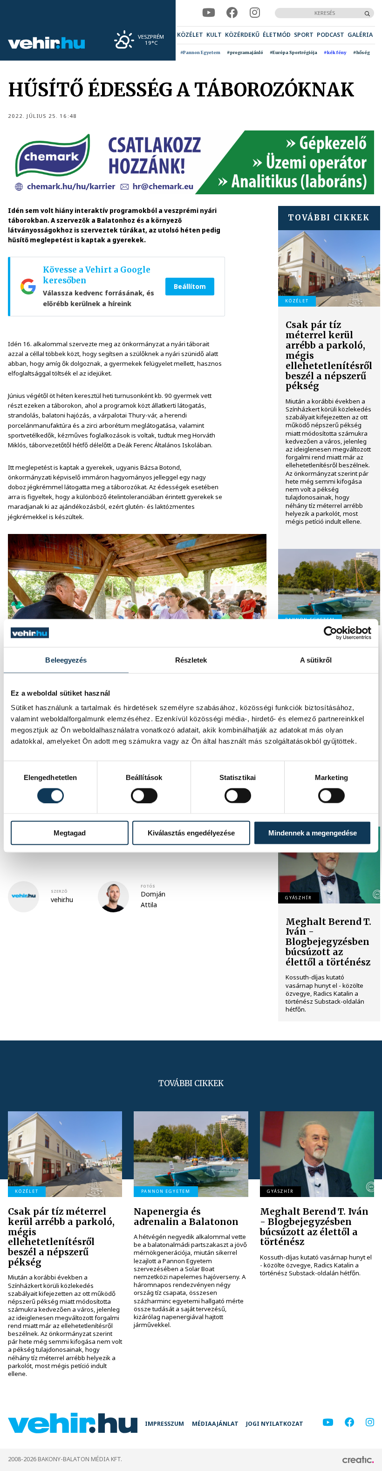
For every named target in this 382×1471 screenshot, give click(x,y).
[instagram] (255, 13)
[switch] (144, 795)
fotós (148, 886)
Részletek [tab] (191, 660)
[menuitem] (190, 35)
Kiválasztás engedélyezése (191, 833)
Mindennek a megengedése (312, 833)
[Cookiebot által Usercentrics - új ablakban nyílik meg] (330, 633)
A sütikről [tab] (316, 660)
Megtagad (70, 833)
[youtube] (208, 13)
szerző (59, 891)
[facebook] (232, 13)
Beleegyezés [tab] (66, 660)
